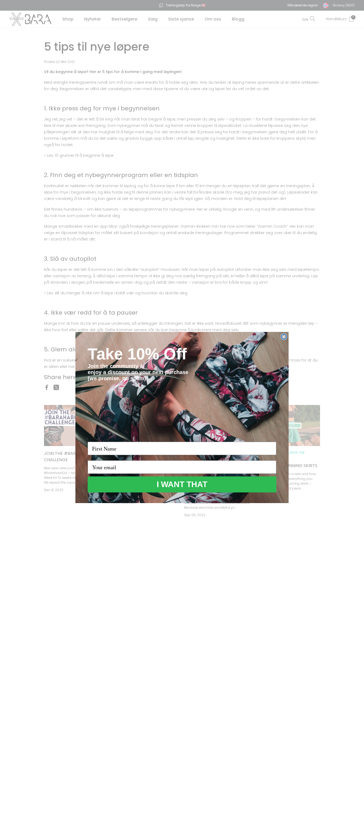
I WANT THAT (182, 484)
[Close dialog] (283, 336)
